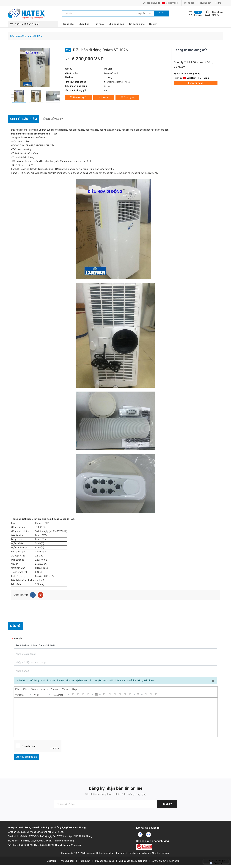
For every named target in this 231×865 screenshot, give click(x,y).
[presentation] (18, 689)
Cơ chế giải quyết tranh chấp (165, 861)
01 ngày (107, 86)
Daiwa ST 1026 (111, 73)
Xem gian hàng (195, 83)
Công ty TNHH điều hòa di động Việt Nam (193, 65)
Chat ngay (128, 97)
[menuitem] (18, 689)
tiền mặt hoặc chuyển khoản (117, 82)
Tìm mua (99, 24)
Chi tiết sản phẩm (23, 119)
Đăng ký (167, 804)
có (105, 90)
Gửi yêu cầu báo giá (26, 756)
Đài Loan (108, 69)
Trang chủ (68, 24)
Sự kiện (153, 24)
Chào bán (84, 24)
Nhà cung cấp (116, 24)
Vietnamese (172, 3)
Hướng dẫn (205, 3)
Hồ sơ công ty (52, 119)
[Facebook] (33, 595)
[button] (23, 694)
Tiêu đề (18, 638)
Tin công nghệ (137, 24)
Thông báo (189, 3)
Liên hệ (104, 97)
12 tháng (108, 77)
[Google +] (40, 595)
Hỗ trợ (218, 3)
